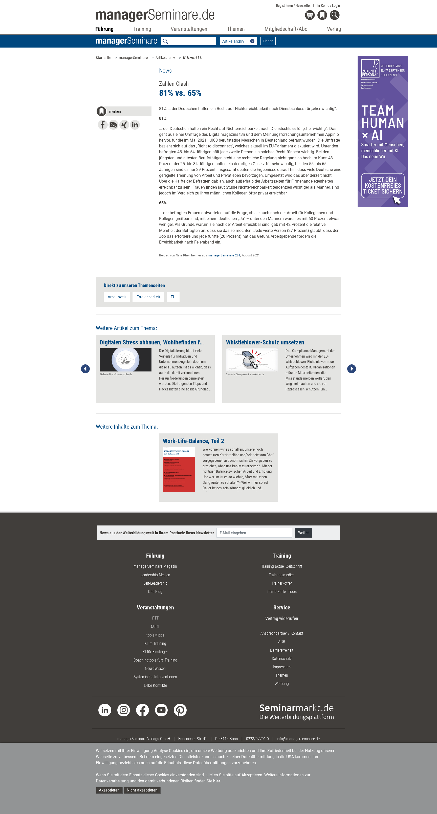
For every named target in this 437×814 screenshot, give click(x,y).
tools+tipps (155, 635)
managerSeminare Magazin (155, 566)
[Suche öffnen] (335, 15)
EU (173, 297)
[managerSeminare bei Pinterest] (180, 709)
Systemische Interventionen (155, 676)
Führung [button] (104, 29)
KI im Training (155, 643)
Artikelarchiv (165, 58)
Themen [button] (236, 29)
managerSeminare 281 (224, 255)
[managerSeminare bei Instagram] (124, 709)
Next (351, 369)
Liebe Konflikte (155, 685)
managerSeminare (133, 58)
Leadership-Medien (155, 575)
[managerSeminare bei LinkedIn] (105, 709)
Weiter (303, 532)
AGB (281, 641)
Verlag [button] (334, 29)
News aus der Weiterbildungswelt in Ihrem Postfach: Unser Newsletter (157, 533)
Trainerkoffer (282, 583)
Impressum (282, 667)
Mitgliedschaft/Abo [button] (286, 29)
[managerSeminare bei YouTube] (161, 709)
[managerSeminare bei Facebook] (142, 709)
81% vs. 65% (192, 58)
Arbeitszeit (117, 297)
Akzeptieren (109, 790)
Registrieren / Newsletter (293, 6)
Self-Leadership (155, 583)
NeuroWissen (155, 668)
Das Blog (155, 591)
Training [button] (142, 29)
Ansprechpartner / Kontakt (281, 633)
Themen (281, 675)
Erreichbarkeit (148, 297)
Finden (268, 41)
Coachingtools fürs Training (155, 660)
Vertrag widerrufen (281, 618)
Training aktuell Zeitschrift (281, 566)
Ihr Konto (328, 6)
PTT (155, 618)
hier (216, 781)
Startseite (103, 58)
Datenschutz (282, 658)
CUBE (155, 626)
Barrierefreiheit (281, 650)
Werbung (282, 683)
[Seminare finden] (296, 711)
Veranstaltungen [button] (189, 29)
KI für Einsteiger (155, 651)
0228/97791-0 (257, 738)
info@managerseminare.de (298, 738)
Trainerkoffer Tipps (282, 591)
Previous (85, 369)
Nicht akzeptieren (142, 790)
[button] (123, 112)
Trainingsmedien (282, 575)
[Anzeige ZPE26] (383, 131)
